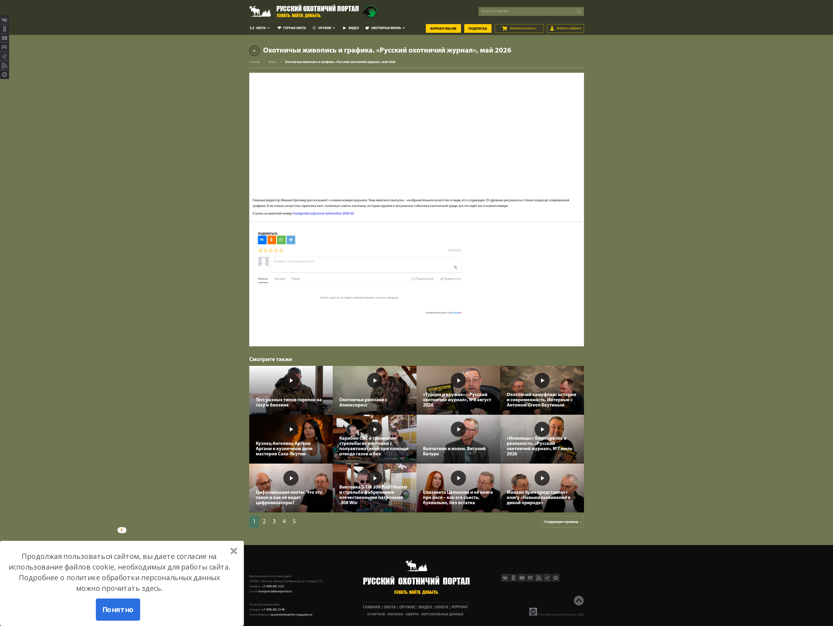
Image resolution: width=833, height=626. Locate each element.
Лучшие (279, 278)
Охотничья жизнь (386, 28)
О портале (376, 614)
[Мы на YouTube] (4, 38)
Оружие (324, 28)
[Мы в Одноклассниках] (4, 28)
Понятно (118, 609)
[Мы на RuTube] (4, 47)
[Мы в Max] (4, 74)
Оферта (412, 614)
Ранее (296, 278)
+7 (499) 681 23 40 (273, 609)
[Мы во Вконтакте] (4, 19)
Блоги (441, 607)
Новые (263, 278)
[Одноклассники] (271, 240)
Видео (354, 28)
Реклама (395, 614)
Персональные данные (442, 614)
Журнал (443, 29)
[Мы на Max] (556, 581)
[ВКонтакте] (262, 240)
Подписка (478, 29)
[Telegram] (291, 240)
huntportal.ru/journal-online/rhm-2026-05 (323, 213)
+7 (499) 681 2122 (273, 586)
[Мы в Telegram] (4, 56)
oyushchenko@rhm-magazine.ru (291, 614)
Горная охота (294, 28)
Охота (261, 28)
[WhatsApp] (281, 240)
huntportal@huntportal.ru (275, 591)
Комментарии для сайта (443, 313)
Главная (254, 62)
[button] (119, 572)
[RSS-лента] (4, 65)
